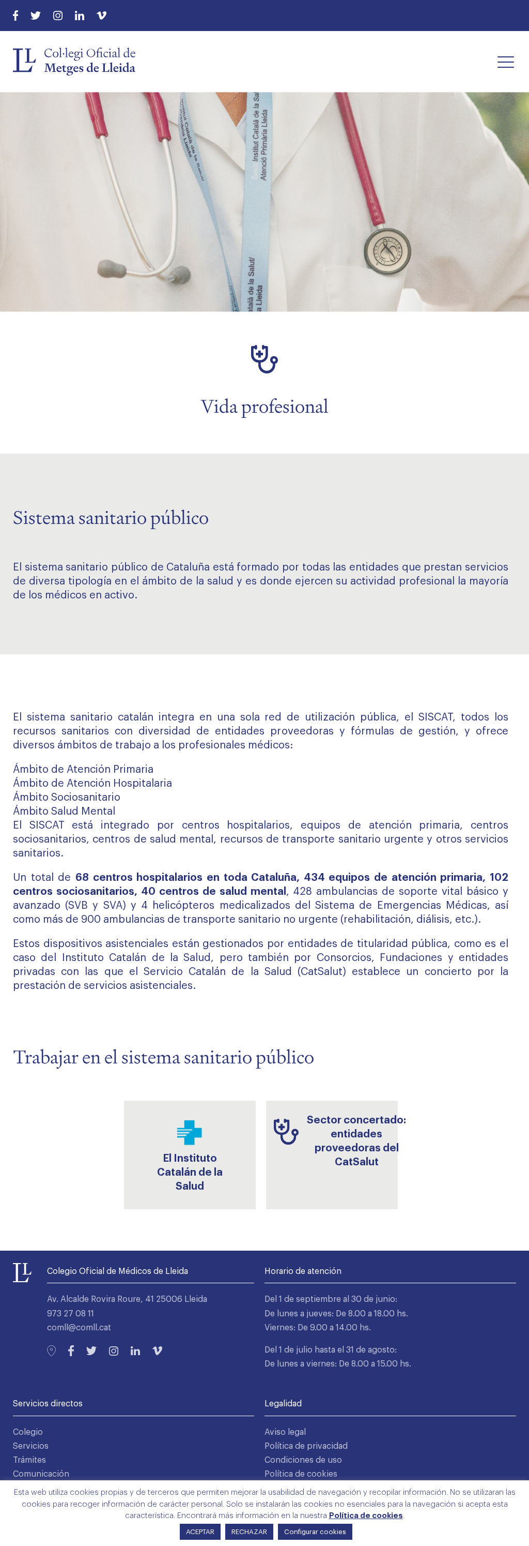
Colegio (28, 1432)
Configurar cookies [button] (315, 1531)
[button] (505, 61)
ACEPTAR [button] (200, 1531)
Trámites (29, 1460)
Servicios (31, 1446)
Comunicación (41, 1474)
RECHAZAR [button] (249, 1531)
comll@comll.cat (79, 1328)
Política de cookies (300, 1474)
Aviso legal (285, 1432)
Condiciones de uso (303, 1460)
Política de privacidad (306, 1446)
